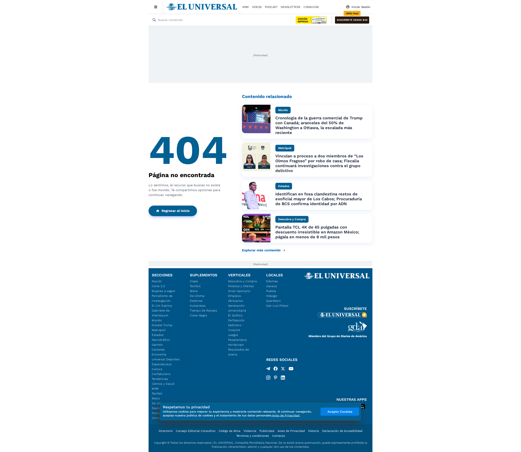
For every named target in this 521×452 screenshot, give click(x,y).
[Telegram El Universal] (268, 369)
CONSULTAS (311, 7)
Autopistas (197, 305)
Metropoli (159, 330)
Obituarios (235, 300)
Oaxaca (271, 286)
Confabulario (161, 374)
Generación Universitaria (237, 308)
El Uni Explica (162, 305)
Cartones (158, 349)
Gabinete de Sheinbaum (161, 313)
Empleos (234, 295)
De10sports (236, 320)
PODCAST (271, 7)
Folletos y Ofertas (241, 286)
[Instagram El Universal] (268, 378)
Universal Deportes (166, 359)
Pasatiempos (237, 339)
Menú (156, 398)
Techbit (157, 393)
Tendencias (160, 378)
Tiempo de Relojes (203, 310)
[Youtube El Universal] (291, 369)
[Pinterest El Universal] (276, 378)
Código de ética (229, 430)
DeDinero (235, 325)
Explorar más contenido (261, 250)
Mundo (157, 320)
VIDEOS (257, 7)
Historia (313, 430)
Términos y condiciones (252, 435)
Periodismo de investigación (162, 298)
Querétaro (273, 300)
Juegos (233, 335)
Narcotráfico (161, 339)
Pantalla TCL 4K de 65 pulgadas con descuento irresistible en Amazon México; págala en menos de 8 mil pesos (317, 232)
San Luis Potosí (277, 305)
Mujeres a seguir (163, 291)
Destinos (196, 300)
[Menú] (156, 7)
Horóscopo (236, 344)
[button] (352, 20)
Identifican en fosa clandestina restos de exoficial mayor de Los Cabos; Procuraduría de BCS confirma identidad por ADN (318, 199)
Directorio (166, 430)
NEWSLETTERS (290, 7)
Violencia (250, 430)
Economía (159, 354)
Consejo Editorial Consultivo (195, 430)
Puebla (271, 291)
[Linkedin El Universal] (283, 378)
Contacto (278, 435)
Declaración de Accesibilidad (342, 430)
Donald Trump (162, 325)
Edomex (272, 281)
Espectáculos (162, 364)
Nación (157, 281)
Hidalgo (271, 295)
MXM (245, 7)
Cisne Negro (198, 315)
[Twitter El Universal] (283, 369)
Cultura (157, 369)
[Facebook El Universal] (276, 369)
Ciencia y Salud (163, 383)
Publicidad (266, 430)
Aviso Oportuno (239, 291)
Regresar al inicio (176, 211)
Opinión (157, 344)
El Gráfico (235, 315)
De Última (197, 295)
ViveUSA (234, 330)
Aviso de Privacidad (291, 430)
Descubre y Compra (242, 281)
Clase (194, 281)
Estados (158, 335)
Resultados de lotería (238, 352)
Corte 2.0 (158, 286)
